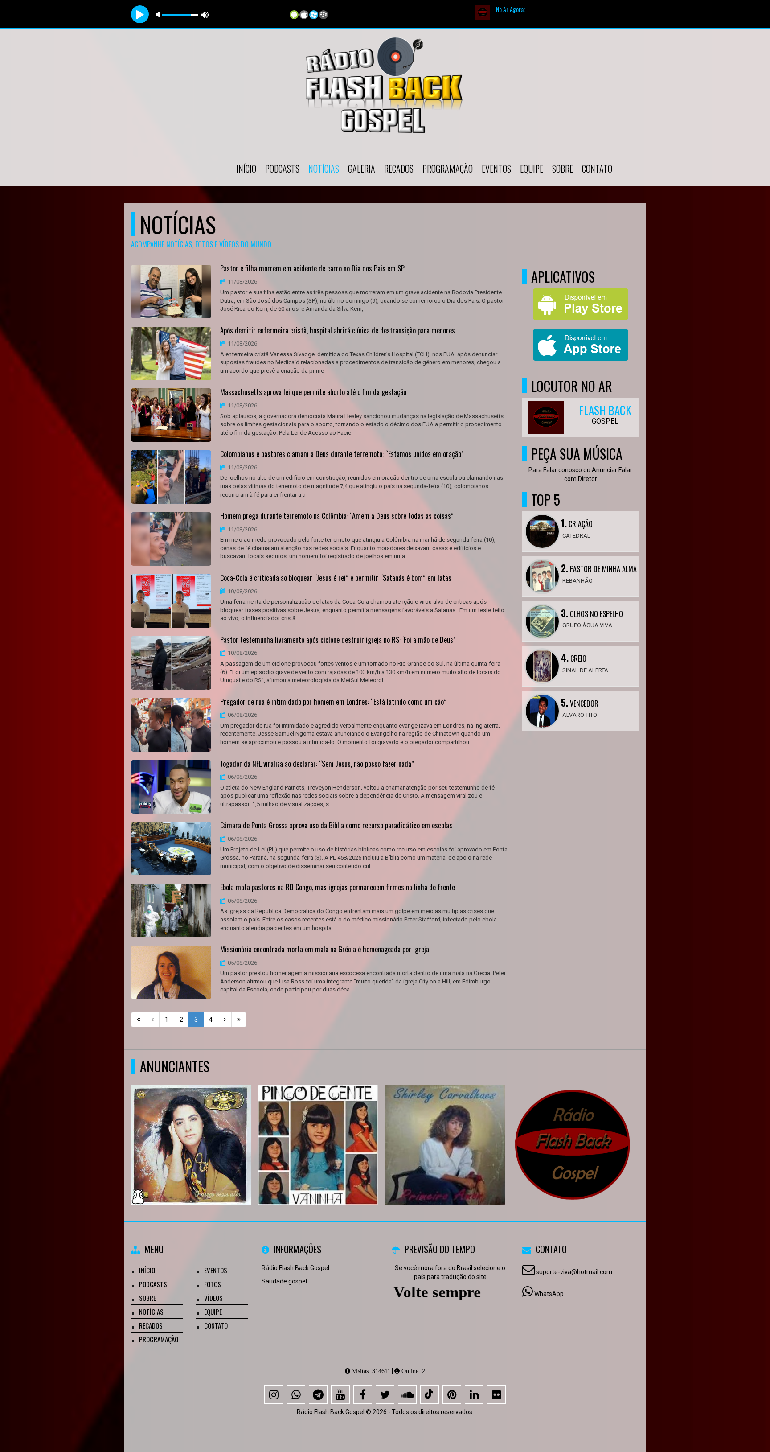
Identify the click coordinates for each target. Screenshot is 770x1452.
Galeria (361, 168)
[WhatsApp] (296, 1394)
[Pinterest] (451, 1394)
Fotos (212, 1284)
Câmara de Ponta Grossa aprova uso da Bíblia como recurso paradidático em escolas (336, 826)
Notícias (323, 168)
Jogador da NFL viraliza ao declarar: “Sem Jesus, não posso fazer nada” (317, 764)
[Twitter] (385, 1394)
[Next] (225, 1019)
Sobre (562, 168)
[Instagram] (273, 1394)
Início (246, 168)
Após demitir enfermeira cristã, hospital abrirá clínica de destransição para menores (337, 331)
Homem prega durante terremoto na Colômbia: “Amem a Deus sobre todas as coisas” (337, 516)
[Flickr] (496, 1394)
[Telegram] (318, 1394)
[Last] (238, 1019)
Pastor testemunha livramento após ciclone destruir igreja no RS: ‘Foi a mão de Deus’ (337, 640)
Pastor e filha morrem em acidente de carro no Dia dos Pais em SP (312, 269)
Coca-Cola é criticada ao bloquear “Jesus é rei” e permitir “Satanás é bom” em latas (335, 578)
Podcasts (282, 168)
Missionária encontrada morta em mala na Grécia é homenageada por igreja (324, 950)
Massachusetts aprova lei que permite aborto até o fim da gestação (313, 392)
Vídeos (213, 1298)
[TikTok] (429, 1394)
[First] (138, 1019)
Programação (447, 168)
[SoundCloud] (407, 1394)
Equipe (531, 168)
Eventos (496, 168)
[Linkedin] (474, 1394)
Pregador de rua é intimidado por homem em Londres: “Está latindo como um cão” (333, 702)
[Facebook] (362, 1394)
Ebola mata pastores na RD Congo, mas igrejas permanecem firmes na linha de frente (337, 888)
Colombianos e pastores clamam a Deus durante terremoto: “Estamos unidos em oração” (342, 454)
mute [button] (159, 14)
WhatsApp (549, 1293)
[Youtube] (340, 1394)
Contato (597, 168)
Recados (399, 168)
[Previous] (153, 1019)
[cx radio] (572, 1128)
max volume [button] (205, 14)
